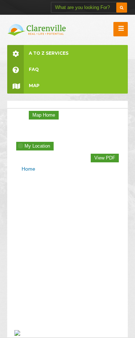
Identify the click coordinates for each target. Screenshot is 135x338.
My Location (37, 146)
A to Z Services (48, 53)
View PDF (104, 158)
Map (34, 85)
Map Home (43, 115)
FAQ (34, 69)
